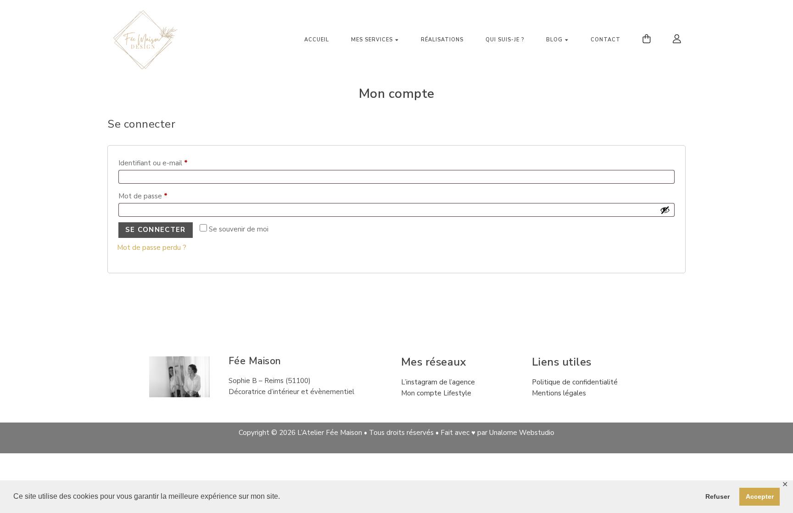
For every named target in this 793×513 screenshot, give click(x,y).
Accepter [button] (760, 496)
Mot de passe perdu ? (151, 247)
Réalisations (442, 39)
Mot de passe (160, 195)
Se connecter (155, 229)
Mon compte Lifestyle (436, 393)
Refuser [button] (717, 496)
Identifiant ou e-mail (170, 162)
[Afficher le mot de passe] (665, 210)
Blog (554, 39)
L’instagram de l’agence (438, 382)
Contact (605, 39)
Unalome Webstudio (521, 432)
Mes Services (372, 39)
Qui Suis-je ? (505, 39)
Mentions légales (559, 393)
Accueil (316, 39)
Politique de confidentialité (575, 382)
